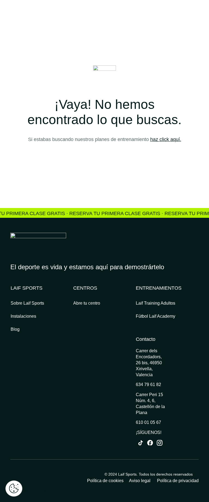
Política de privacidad (178, 480)
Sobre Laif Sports (27, 303)
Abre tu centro (86, 303)
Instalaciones (23, 316)
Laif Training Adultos (155, 303)
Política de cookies (105, 480)
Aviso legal (140, 480)
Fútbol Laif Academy (155, 316)
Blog (15, 329)
